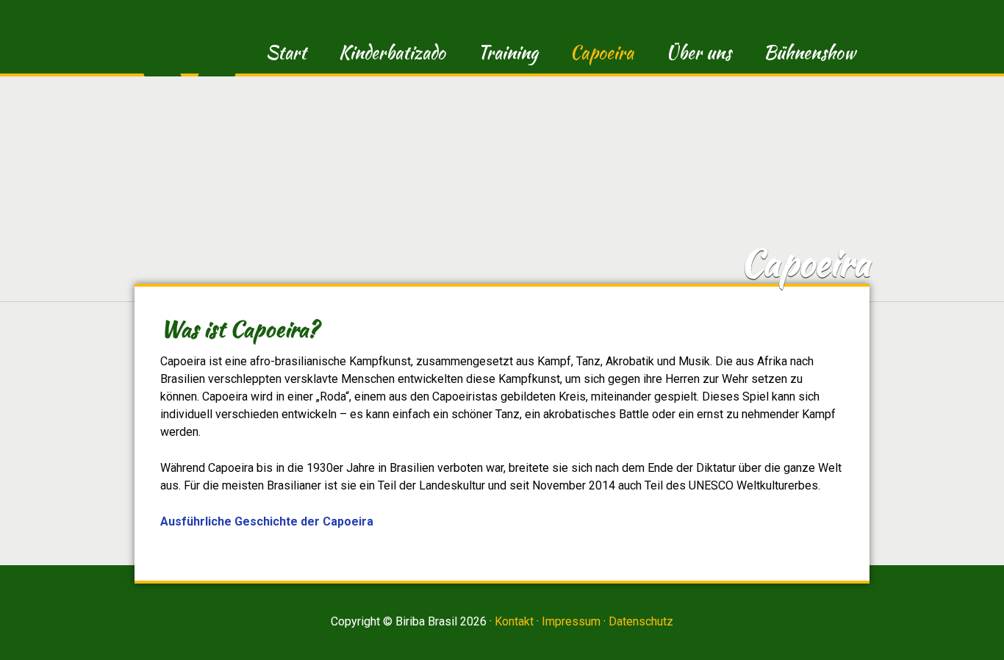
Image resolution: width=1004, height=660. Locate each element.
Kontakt (514, 621)
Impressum (571, 621)
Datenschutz (641, 621)
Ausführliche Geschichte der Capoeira (266, 521)
